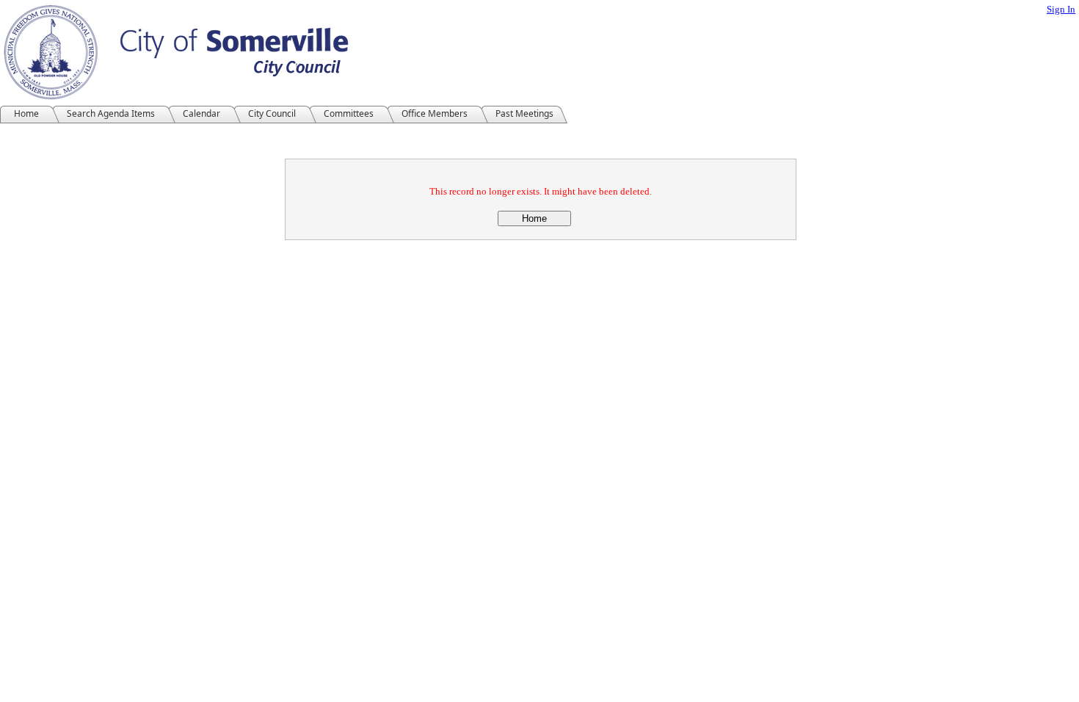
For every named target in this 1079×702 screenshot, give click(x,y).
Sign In (1061, 9)
